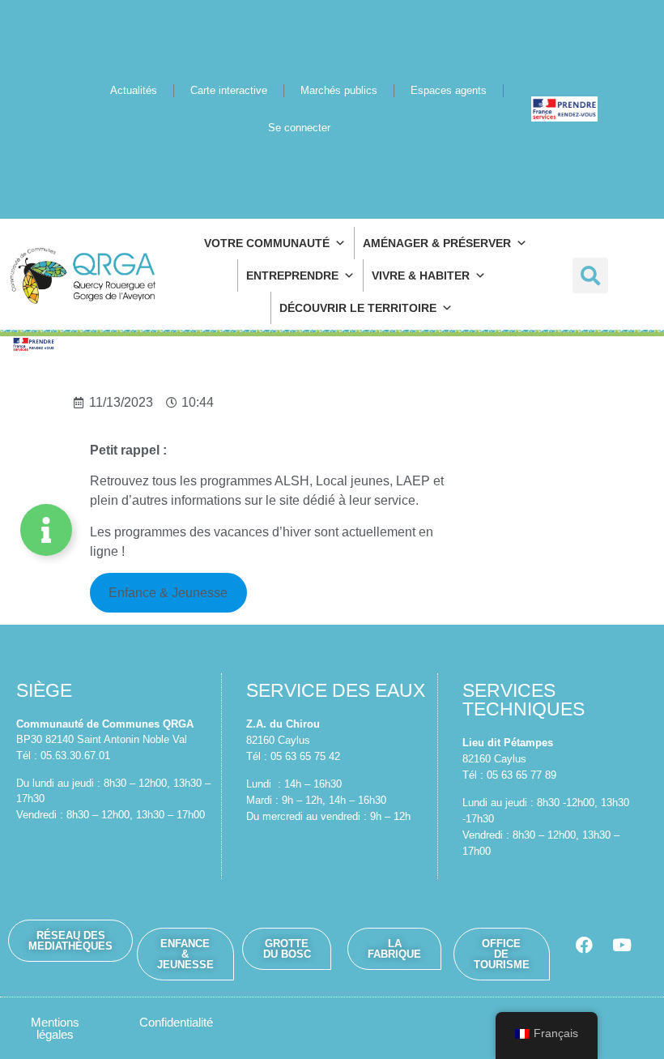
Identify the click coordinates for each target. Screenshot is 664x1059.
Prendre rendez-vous (564, 109)
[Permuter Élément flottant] (46, 530)
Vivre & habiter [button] (421, 275)
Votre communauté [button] (267, 243)
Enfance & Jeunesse (168, 593)
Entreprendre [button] (292, 275)
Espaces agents (449, 90)
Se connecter (299, 128)
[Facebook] (584, 945)
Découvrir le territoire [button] (357, 307)
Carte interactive (228, 90)
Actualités (133, 90)
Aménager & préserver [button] (437, 243)
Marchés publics (338, 90)
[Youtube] (622, 945)
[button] (590, 275)
